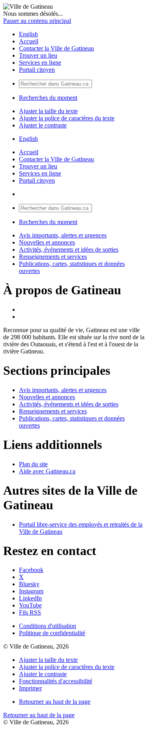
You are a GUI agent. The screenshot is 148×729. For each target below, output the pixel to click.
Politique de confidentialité (52, 633)
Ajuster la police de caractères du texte (66, 118)
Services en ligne (40, 62)
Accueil (28, 41)
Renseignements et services (53, 256)
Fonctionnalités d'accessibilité (55, 681)
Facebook (31, 569)
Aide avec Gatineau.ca (47, 471)
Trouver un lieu (38, 55)
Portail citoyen (37, 69)
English (28, 34)
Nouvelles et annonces (47, 242)
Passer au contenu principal (37, 20)
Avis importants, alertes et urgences (63, 235)
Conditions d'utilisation (47, 625)
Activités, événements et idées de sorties (68, 249)
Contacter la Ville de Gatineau (56, 48)
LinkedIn (30, 598)
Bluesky (29, 584)
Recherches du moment (48, 97)
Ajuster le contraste (43, 125)
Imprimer (30, 688)
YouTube (30, 605)
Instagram (31, 591)
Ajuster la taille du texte (48, 111)
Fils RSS (30, 612)
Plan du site (33, 464)
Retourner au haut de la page (54, 701)
